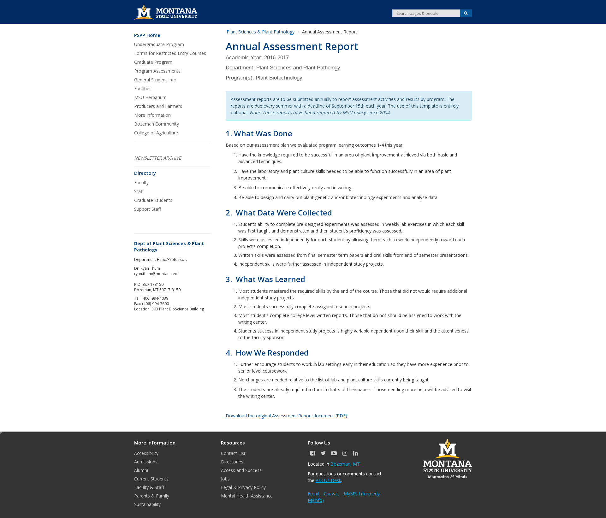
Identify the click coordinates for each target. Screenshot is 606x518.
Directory (145, 173)
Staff (139, 191)
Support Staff (147, 209)
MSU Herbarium (150, 97)
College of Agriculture (156, 133)
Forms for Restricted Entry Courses (170, 53)
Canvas (331, 494)
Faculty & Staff (149, 487)
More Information (152, 115)
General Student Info (155, 80)
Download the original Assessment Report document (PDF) (286, 416)
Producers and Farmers (158, 106)
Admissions (145, 462)
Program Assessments (157, 71)
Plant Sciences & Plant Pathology (260, 32)
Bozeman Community (156, 124)
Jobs (225, 479)
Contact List (233, 453)
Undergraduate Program (159, 44)
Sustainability (147, 504)
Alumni (141, 470)
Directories (232, 462)
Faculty (141, 182)
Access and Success (241, 470)
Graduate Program (153, 62)
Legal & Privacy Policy (243, 487)
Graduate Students (153, 200)
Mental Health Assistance (247, 496)
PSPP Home (147, 35)
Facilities (143, 88)
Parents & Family (151, 496)
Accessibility (146, 453)
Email (313, 494)
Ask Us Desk (328, 480)
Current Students (151, 479)
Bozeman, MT (345, 464)
